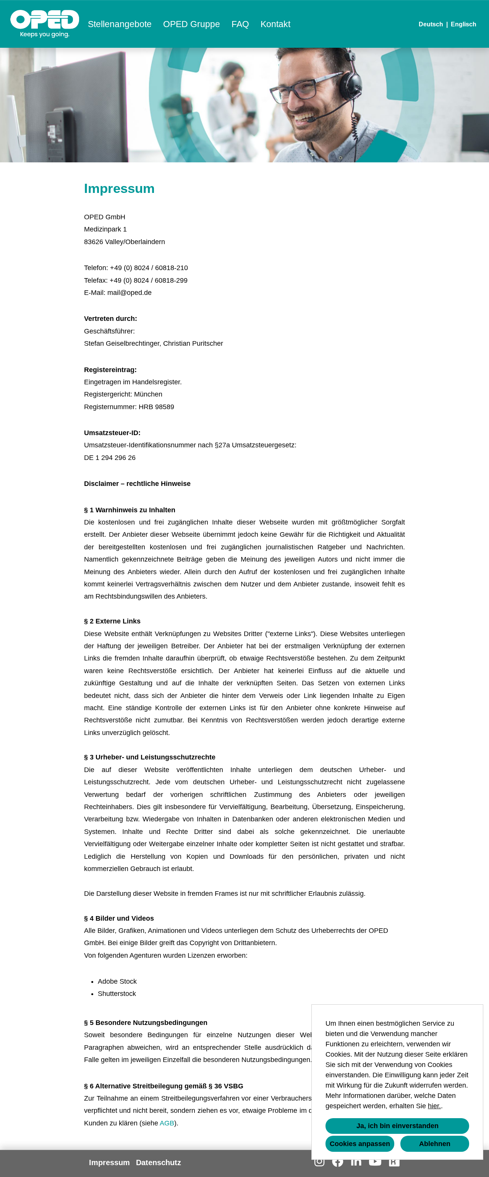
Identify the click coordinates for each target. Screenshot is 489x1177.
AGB (167, 1123)
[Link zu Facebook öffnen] (337, 1161)
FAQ (240, 24)
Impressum (109, 1162)
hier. (434, 1106)
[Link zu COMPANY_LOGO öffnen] (45, 24)
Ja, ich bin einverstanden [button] (397, 1126)
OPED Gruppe (191, 24)
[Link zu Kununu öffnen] (394, 1161)
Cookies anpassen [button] (360, 1144)
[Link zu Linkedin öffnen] (356, 1161)
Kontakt (275, 24)
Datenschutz (158, 1162)
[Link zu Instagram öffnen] (319, 1161)
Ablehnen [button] (434, 1144)
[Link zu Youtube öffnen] (375, 1161)
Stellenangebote (120, 24)
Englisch (463, 24)
